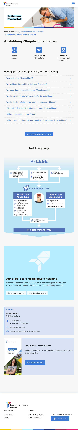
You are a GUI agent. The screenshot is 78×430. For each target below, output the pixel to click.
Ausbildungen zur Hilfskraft (32, 32)
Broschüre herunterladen (35, 363)
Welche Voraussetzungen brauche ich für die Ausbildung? (29, 96)
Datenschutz (67, 414)
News (6, 418)
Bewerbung (8, 415)
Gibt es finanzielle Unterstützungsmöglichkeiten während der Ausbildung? (36, 120)
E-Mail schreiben (35, 418)
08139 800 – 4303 (17, 327)
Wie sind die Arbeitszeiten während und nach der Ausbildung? (31, 108)
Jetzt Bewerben (62, 419)
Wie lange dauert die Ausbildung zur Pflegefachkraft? (28, 90)
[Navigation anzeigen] (73, 3)
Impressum (57, 414)
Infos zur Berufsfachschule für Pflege (39, 134)
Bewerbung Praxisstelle (37, 293)
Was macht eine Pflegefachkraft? (19, 78)
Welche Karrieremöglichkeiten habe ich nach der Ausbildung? (31, 102)
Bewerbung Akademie (16, 293)
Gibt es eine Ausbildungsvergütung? (21, 114)
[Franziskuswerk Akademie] (10, 3)
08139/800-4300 (36, 415)
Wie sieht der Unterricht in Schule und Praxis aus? (26, 84)
